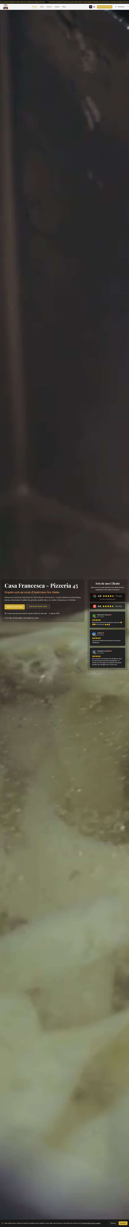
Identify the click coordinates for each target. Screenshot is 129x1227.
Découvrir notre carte (38, 606)
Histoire (49, 7)
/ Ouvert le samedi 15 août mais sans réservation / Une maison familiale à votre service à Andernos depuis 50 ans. (62, 2)
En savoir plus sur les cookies (91, 1223)
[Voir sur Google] (94, 616)
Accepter (123, 1223)
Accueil (34, 6)
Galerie (57, 7)
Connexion (121, 7)
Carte (42, 7)
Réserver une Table (104, 7)
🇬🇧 (94, 7)
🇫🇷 (91, 7)
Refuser (113, 1223)
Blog (64, 7)
